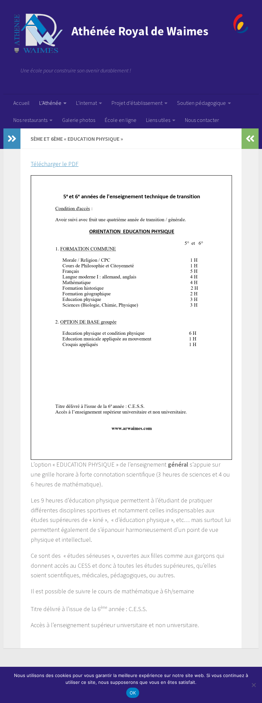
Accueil (21, 102)
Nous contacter (202, 119)
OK (133, 692)
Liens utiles (158, 119)
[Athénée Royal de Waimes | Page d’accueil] (131, 33)
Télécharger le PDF (54, 164)
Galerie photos (78, 119)
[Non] (253, 684)
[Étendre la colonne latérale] (11, 138)
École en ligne (120, 119)
